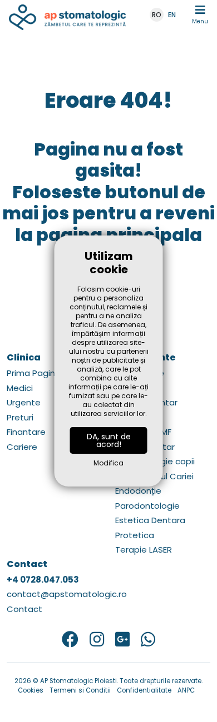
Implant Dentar (146, 402)
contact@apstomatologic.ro (67, 594)
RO (156, 14)
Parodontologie (147, 506)
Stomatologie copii (155, 461)
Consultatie (139, 373)
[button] (200, 15)
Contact (24, 609)
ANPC (186, 690)
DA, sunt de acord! (109, 440)
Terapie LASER (143, 549)
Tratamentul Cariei (154, 476)
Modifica (108, 463)
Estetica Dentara (150, 520)
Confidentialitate (144, 690)
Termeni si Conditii (80, 690)
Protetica (134, 535)
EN (172, 14)
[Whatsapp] (148, 642)
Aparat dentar (145, 447)
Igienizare (135, 388)
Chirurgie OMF (143, 432)
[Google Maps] (122, 642)
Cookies (30, 690)
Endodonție (138, 491)
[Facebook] (70, 642)
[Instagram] (97, 642)
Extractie (133, 417)
